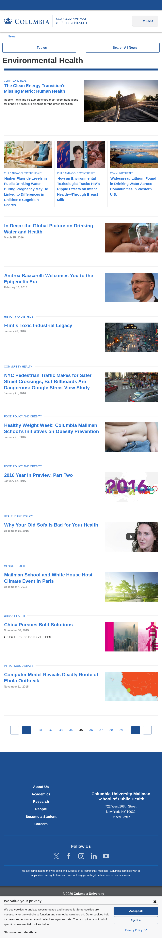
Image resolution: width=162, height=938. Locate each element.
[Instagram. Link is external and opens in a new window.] (81, 856)
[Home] (45, 21)
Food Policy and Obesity (23, 416)
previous (26, 730)
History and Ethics (18, 316)
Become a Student (41, 817)
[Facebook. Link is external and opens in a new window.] (69, 856)
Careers (41, 824)
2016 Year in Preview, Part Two (38, 475)
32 (51, 730)
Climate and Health (16, 80)
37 (101, 730)
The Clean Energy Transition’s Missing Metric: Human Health (34, 88)
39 (121, 730)
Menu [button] (147, 21)
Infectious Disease (18, 665)
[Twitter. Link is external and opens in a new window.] (56, 856)
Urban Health (14, 615)
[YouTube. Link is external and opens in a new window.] (106, 856)
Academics (41, 794)
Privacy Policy (134, 930)
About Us (41, 787)
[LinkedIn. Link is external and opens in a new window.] (93, 856)
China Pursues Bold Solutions (38, 624)
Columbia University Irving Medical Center (81, 5)
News (12, 36)
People (41, 809)
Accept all (136, 910)
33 (61, 730)
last (147, 730)
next (135, 730)
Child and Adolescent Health (23, 173)
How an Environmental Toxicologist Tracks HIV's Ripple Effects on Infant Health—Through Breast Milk (78, 189)
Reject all (136, 920)
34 (71, 730)
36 (91, 730)
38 (111, 730)
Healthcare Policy (18, 516)
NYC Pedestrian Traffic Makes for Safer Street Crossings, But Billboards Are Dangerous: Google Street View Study (47, 381)
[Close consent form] (155, 901)
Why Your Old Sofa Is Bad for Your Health (51, 525)
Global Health (15, 566)
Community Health (122, 173)
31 (40, 730)
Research (41, 802)
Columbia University (89, 893)
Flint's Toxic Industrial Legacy (38, 325)
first (14, 730)
